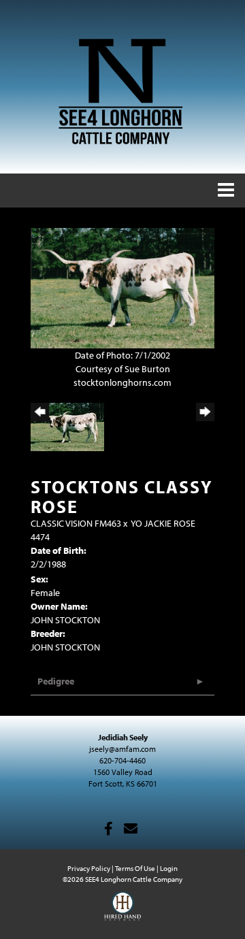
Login (169, 868)
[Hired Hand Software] (123, 911)
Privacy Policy (88, 868)
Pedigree (55, 681)
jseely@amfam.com (122, 749)
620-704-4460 (122, 760)
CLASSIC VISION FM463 (76, 523)
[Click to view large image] (122, 287)
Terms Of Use (135, 868)
